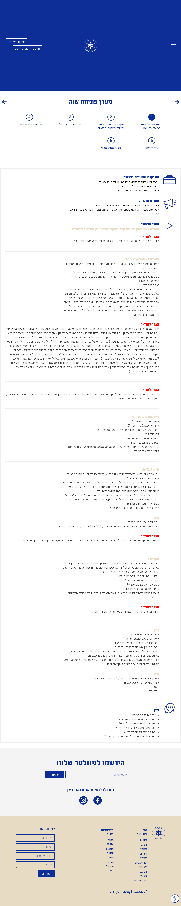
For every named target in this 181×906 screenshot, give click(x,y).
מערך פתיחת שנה (90, 101)
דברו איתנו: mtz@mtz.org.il (128, 892)
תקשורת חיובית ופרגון (29, 124)
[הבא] (46, 102)
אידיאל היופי (152, 148)
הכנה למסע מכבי (111, 148)
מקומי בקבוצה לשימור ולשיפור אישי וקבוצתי (111, 126)
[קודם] (135, 102)
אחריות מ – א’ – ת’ (70, 124)
